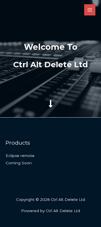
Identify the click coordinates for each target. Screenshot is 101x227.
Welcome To (50, 47)
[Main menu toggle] (90, 10)
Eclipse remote (20, 155)
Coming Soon (19, 163)
